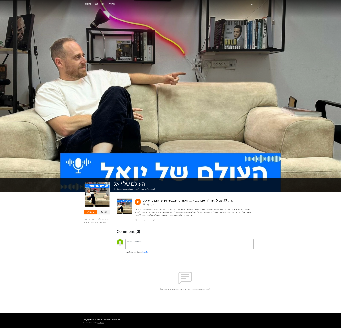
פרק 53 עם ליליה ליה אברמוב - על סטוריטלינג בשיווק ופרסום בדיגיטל (188, 200)
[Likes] (136, 220)
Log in (145, 252)
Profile (111, 3)
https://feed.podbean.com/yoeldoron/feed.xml (135, 189)
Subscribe (99, 3)
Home (88, 3)
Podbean (101, 323)
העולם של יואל (129, 184)
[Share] (153, 220)
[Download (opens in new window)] (145, 220)
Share (91, 212)
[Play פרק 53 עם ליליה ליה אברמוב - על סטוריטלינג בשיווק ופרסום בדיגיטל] (138, 202)
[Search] (252, 3)
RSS (105, 212)
